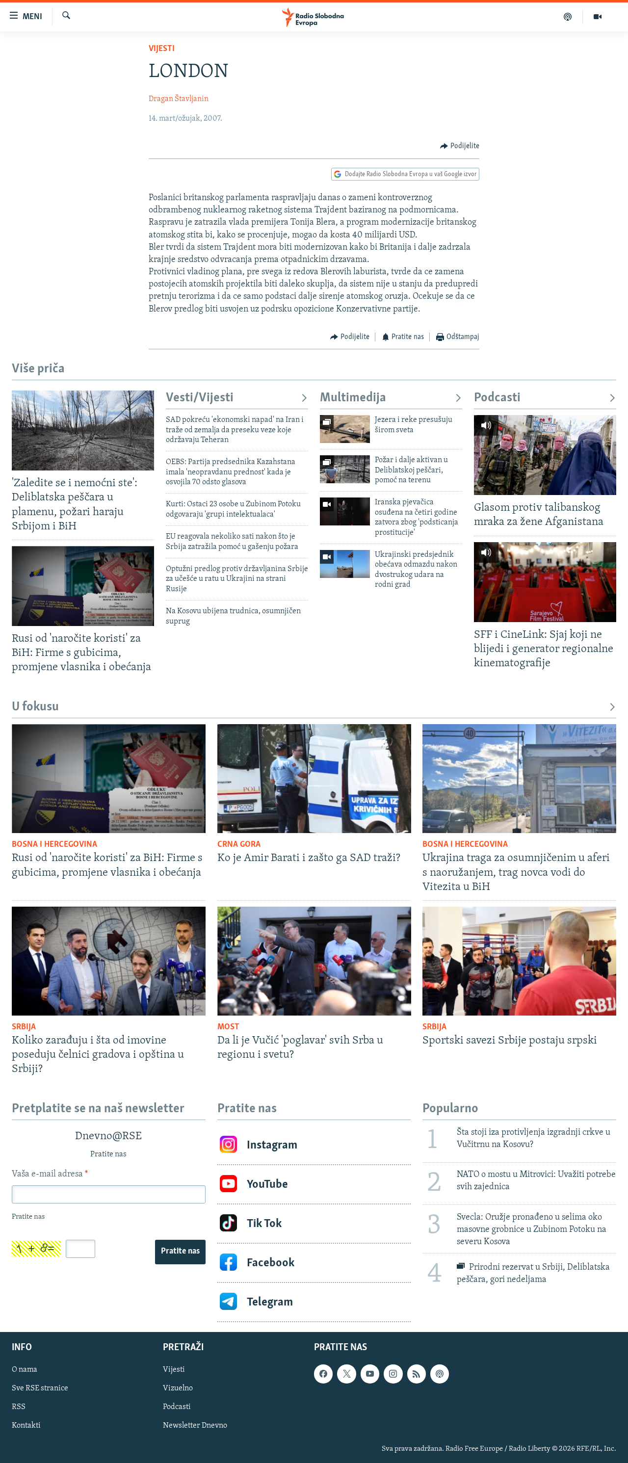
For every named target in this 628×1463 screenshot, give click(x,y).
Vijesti (162, 49)
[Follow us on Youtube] (370, 1374)
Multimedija (353, 398)
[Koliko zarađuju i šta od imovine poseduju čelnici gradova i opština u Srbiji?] (109, 961)
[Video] (597, 17)
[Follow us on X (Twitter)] (346, 1374)
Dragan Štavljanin (179, 99)
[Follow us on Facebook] (323, 1374)
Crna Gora (239, 844)
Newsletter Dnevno (195, 1426)
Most (228, 1027)
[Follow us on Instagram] (393, 1374)
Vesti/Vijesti (200, 398)
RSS (19, 1407)
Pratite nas (180, 1251)
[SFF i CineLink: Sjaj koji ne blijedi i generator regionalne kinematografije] (545, 582)
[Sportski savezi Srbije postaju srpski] (519, 961)
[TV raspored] (439, 1374)
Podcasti (497, 398)
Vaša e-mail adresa (50, 1174)
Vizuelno (178, 1389)
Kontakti (26, 1426)
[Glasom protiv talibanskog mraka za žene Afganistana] (545, 455)
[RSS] (416, 1374)
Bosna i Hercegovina (54, 844)
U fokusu (35, 707)
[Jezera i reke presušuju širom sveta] (345, 429)
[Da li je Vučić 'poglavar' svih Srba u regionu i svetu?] (314, 961)
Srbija (24, 1027)
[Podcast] (568, 17)
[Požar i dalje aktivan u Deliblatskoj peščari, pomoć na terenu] (345, 469)
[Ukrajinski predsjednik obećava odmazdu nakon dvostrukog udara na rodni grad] (345, 564)
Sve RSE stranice (40, 1389)
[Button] (459, 146)
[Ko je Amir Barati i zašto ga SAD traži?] (314, 778)
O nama (24, 1370)
